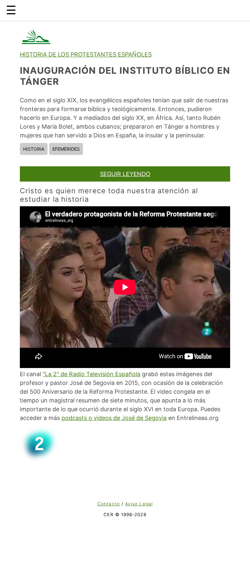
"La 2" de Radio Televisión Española (91, 374)
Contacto (108, 503)
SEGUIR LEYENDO (125, 174)
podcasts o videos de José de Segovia (114, 417)
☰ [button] (11, 10)
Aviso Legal (139, 503)
